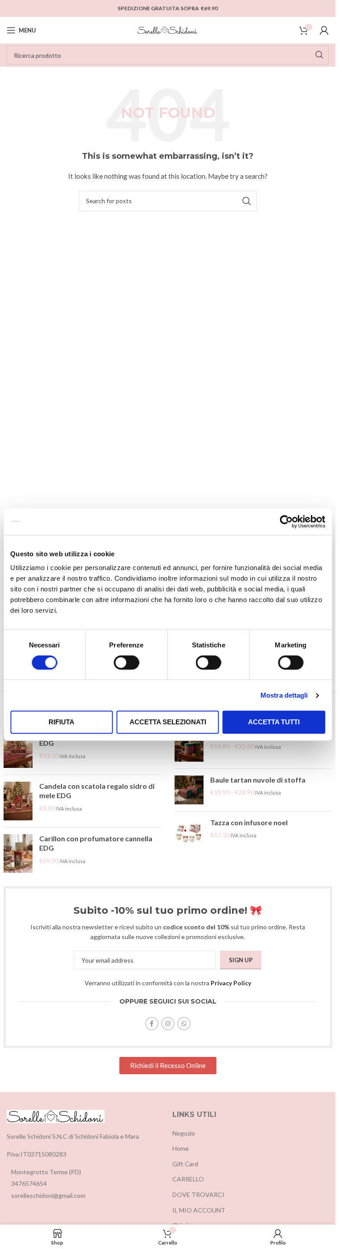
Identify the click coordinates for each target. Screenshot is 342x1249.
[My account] (324, 30)
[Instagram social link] (168, 1023)
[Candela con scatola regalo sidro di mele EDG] (18, 801)
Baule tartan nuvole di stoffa (257, 779)
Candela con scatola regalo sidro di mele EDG (97, 790)
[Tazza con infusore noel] (189, 832)
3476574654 (29, 1183)
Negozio (183, 1133)
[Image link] (56, 1116)
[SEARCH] (319, 55)
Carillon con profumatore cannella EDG (95, 843)
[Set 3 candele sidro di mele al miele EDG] (18, 749)
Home (180, 1148)
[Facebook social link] (152, 1023)
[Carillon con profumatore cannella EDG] (18, 853)
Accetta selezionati (168, 722)
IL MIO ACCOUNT (198, 1210)
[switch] (126, 662)
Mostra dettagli (284, 695)
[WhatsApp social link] (184, 1023)
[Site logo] (168, 29)
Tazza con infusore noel (249, 822)
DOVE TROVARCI (198, 1194)
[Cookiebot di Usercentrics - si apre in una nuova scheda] (286, 521)
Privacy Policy (231, 983)
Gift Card (185, 1164)
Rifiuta (61, 722)
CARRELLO (188, 1179)
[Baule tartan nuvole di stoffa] (189, 789)
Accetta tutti (274, 722)
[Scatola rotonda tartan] (189, 746)
